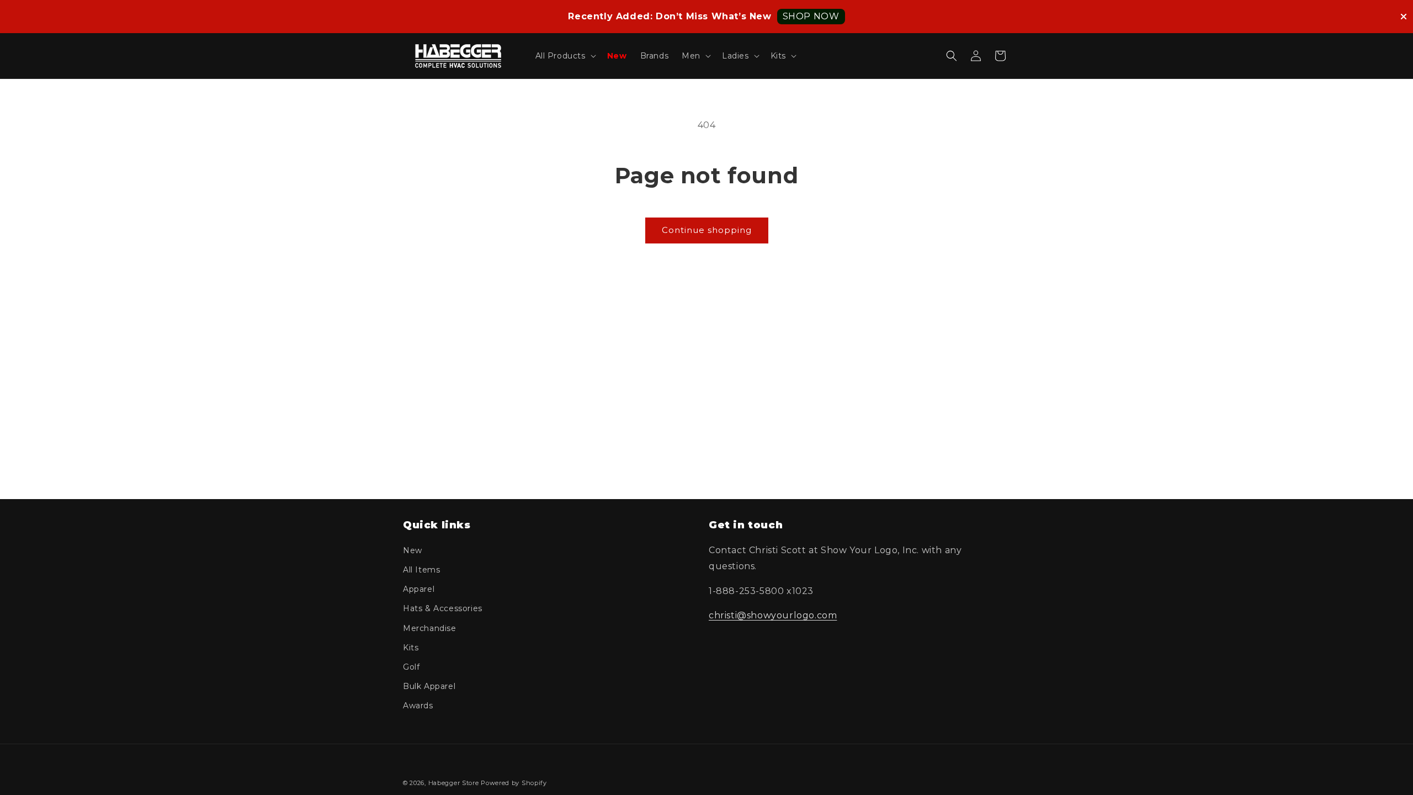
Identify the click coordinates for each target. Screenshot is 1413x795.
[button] (565, 55)
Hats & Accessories (442, 608)
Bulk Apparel (429, 686)
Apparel (418, 589)
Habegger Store (453, 783)
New (412, 550)
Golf (411, 667)
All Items (421, 570)
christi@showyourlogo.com (773, 615)
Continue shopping (707, 230)
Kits (410, 648)
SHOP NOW (811, 16)
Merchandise (429, 628)
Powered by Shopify (514, 783)
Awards (418, 706)
